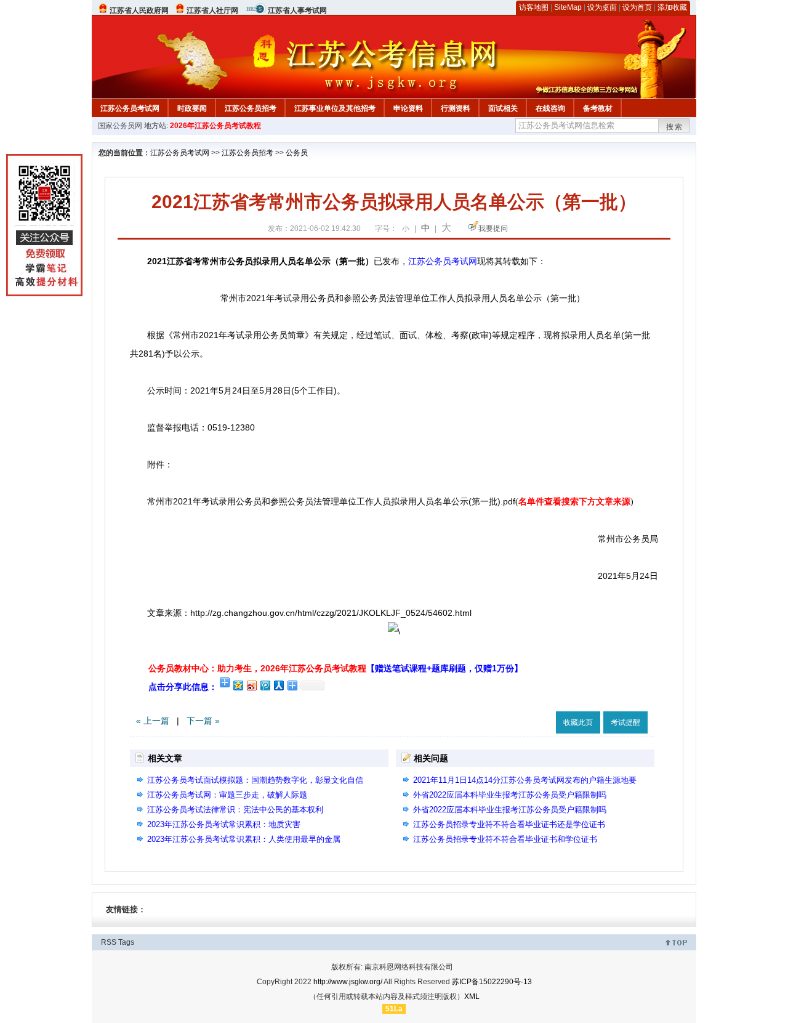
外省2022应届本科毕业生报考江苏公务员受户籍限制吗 (509, 794)
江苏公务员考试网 (129, 108)
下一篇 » (203, 721)
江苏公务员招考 (250, 108)
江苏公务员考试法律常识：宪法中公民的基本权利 (235, 809)
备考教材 (598, 108)
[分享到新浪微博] (251, 685)
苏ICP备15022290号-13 (492, 981)
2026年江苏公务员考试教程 (215, 125)
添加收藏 (672, 7)
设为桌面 (602, 7)
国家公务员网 (120, 125)
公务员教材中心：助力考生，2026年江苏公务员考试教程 (335, 668)
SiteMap (568, 7)
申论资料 (408, 108)
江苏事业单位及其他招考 (335, 108)
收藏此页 (578, 722)
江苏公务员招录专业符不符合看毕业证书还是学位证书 (509, 824)
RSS (108, 942)
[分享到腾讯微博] (264, 685)
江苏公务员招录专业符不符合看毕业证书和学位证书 (505, 839)
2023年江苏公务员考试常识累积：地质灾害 (223, 824)
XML (472, 996)
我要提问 (493, 228)
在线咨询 (550, 108)
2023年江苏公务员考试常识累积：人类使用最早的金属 (243, 839)
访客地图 (534, 7)
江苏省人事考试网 (297, 10)
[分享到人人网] (278, 685)
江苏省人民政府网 (139, 10)
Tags (126, 942)
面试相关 (503, 108)
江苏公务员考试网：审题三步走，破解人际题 (227, 794)
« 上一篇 (152, 721)
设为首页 (637, 7)
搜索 (674, 127)
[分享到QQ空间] (237, 685)
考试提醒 (625, 722)
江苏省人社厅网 (212, 10)
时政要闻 (192, 108)
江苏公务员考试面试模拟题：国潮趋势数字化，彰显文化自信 (255, 780)
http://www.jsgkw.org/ (347, 981)
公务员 (297, 152)
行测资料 (455, 108)
